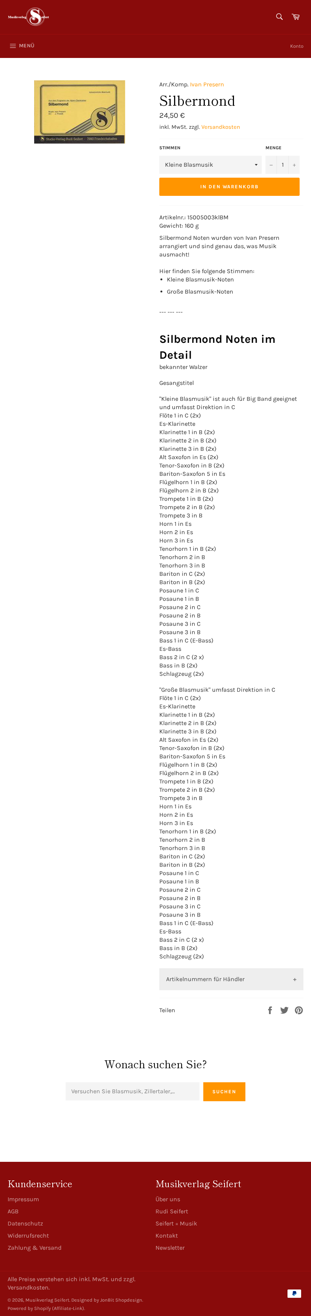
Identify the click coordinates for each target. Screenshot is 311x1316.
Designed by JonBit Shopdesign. (107, 1300)
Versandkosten (220, 126)
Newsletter (170, 1247)
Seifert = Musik (176, 1223)
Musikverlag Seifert (47, 1300)
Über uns (168, 1199)
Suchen (224, 1091)
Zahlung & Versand (34, 1247)
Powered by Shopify (29, 1308)
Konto (296, 46)
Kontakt (167, 1235)
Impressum (23, 1199)
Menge (273, 147)
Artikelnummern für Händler (205, 979)
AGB (13, 1211)
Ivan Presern (207, 84)
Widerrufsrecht (28, 1235)
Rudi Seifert (172, 1211)
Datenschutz (25, 1223)
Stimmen (170, 147)
